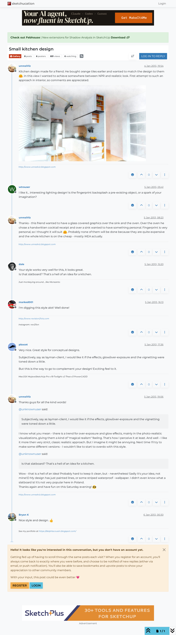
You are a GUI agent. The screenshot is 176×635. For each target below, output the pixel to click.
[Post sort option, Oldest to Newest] (132, 56)
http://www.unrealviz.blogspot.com (37, 167)
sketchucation (23, 3)
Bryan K (24, 514)
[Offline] (13, 68)
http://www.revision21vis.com (34, 318)
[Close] (164, 550)
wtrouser (24, 187)
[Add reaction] (132, 175)
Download (118, 37)
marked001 (26, 302)
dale (21, 264)
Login (36, 585)
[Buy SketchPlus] (88, 613)
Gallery (16, 56)
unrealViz (25, 65)
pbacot (23, 344)
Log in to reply (153, 56)
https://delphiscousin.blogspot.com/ (57, 531)
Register (20, 585)
